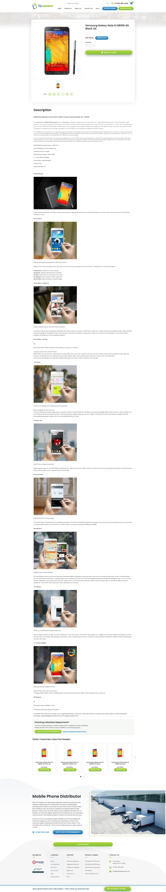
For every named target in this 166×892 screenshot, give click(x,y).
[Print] (58, 94)
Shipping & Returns (73, 864)
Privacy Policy (55, 877)
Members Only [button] (101, 38)
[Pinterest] (71, 94)
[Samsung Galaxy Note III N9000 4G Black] (95, 752)
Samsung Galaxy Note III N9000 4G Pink (120, 763)
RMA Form (70, 870)
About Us (54, 867)
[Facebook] (49, 94)
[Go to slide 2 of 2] (83, 776)
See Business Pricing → (117, 889)
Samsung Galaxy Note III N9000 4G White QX (69, 763)
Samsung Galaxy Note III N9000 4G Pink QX (44, 763)
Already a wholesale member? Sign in (74, 731)
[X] (62, 94)
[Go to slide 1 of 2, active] (80, 776)
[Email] (54, 94)
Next (135, 757)
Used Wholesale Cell (91, 874)
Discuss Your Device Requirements (48, 731)
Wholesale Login (126, 8)
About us (78, 8)
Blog (97, 8)
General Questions (73, 861)
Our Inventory (55, 864)
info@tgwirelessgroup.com (121, 871)
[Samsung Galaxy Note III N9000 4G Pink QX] (44, 752)
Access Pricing (83, 844)
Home (59, 8)
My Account (54, 870)
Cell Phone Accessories (92, 867)
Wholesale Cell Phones (92, 861)
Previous (29, 757)
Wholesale (88, 870)
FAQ (68, 877)
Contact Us (70, 874)
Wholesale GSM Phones (92, 864)
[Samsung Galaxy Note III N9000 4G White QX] (69, 752)
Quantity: (88, 42)
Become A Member (110, 8)
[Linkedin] (67, 94)
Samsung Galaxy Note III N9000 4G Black (95, 763)
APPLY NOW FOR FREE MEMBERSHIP (68, 832)
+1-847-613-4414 (121, 3)
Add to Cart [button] (110, 52)
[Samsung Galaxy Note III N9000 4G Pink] (120, 752)
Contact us (88, 8)
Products (68, 8)
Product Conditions (73, 867)
